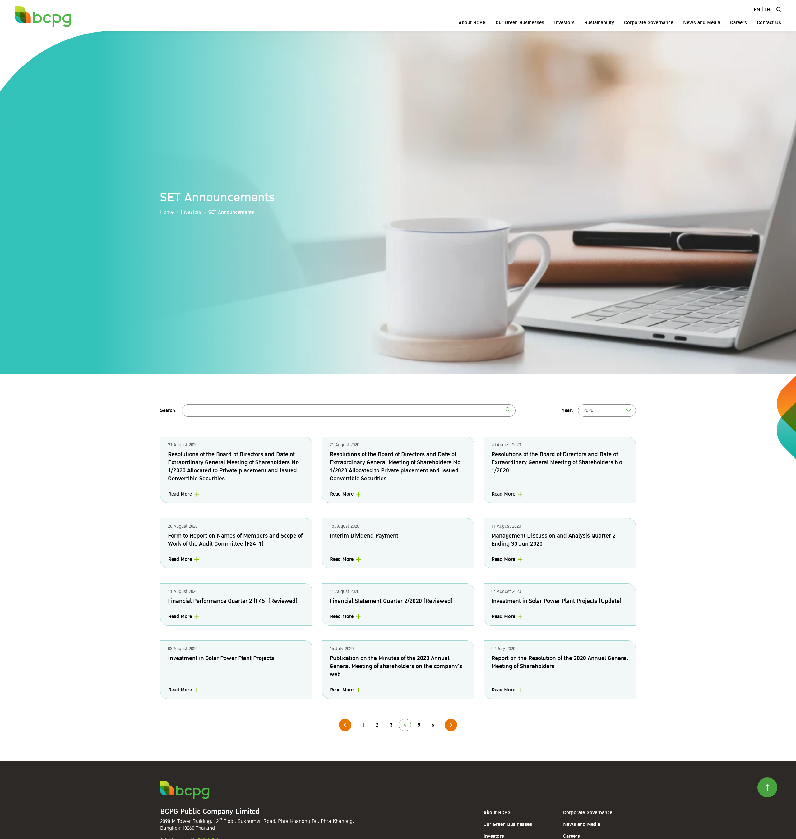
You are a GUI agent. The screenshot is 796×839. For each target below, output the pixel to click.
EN (757, 10)
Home (167, 212)
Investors (191, 212)
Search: (168, 410)
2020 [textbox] (588, 410)
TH (767, 10)
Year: (567, 410)
